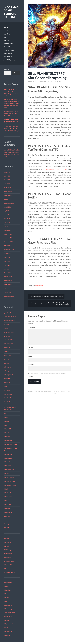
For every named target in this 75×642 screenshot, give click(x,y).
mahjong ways (8, 371)
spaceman (7, 508)
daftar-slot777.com (9, 340)
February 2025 (8, 230)
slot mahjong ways (9, 481)
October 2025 (8, 199)
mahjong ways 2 (8, 375)
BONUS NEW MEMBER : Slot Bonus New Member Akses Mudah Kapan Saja (11, 129)
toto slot (6, 520)
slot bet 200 (7, 429)
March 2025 (7, 226)
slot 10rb (6, 421)
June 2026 (7, 176)
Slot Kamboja (8, 53)
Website (31, 364)
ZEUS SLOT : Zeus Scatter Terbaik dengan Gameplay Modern (11, 121)
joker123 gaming (9, 60)
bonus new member (9, 561)
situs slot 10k (8, 394)
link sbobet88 (8, 616)
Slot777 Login (8, 550)
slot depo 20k (8, 458)
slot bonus (7, 436)
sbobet (6, 386)
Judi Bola (7, 34)
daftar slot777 (8, 336)
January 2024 (8, 276)
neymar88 (7, 378)
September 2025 (9, 203)
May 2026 (7, 180)
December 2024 (8, 238)
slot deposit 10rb (9, 469)
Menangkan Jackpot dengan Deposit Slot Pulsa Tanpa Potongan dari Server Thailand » (50, 303)
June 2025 (7, 215)
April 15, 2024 (33, 82)
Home (6, 27)
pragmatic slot (8, 553)
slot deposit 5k (8, 631)
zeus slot (6, 527)
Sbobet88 (7, 47)
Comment (32, 327)
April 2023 (7, 288)
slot (5, 594)
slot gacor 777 (8, 565)
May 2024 (7, 265)
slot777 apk (7, 504)
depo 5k (6, 568)
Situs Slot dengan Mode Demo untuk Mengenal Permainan (11, 113)
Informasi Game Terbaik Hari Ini (11, 12)
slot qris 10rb (8, 497)
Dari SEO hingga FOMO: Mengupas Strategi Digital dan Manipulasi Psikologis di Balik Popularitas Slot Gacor (11, 103)
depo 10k (6, 546)
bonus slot (7, 324)
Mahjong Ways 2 (9, 50)
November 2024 (8, 242)
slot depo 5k (7, 462)
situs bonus (7, 390)
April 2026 (7, 184)
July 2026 (7, 172)
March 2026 (7, 187)
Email (30, 356)
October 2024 (8, 245)
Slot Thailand (8, 57)
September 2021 (9, 296)
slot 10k (6, 417)
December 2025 (8, 191)
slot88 (6, 601)
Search (6, 69)
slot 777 (6, 425)
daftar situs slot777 (10, 332)
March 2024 (7, 273)
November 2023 (8, 284)
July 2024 (7, 257)
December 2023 (8, 280)
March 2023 (7, 292)
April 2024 (7, 269)
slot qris (6, 489)
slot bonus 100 (8, 440)
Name (30, 348)
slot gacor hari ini (9, 477)
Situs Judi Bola (8, 44)
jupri (5, 150)
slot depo (6, 620)
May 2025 (7, 218)
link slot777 (7, 355)
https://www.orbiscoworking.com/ (55, 169)
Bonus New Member (10, 316)
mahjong (6, 363)
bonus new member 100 (11, 320)
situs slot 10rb (8, 398)
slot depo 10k (8, 454)
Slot (5, 37)
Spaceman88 (7, 516)
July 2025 (7, 211)
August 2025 (7, 207)
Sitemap (6, 40)
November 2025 (8, 195)
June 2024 (7, 261)
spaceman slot (8, 512)
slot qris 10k (7, 493)
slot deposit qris (8, 609)
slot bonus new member (11, 444)
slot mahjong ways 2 (10, 485)
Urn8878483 (44, 82)
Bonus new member (9, 612)
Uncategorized (8, 524)
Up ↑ (55, 393)
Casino (6, 31)
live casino (7, 359)
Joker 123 (7, 347)
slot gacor (7, 473)
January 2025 (8, 234)
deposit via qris (8, 343)
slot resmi (7, 597)
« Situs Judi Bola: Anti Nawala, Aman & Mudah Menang (46, 296)
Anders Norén (65, 391)
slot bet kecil (7, 433)
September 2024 (9, 249)
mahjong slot (7, 367)
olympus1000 (8, 382)
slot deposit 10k (8, 466)
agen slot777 (8, 313)
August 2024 (7, 253)
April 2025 (7, 222)
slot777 (6, 500)
